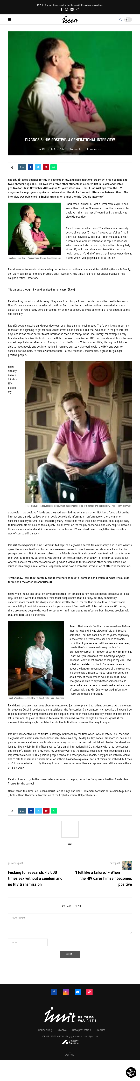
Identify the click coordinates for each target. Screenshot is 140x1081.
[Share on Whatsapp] (53, 167)
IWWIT (40, 4)
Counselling (45, 1030)
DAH (43, 148)
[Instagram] (66, 9)
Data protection (81, 1030)
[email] (72, 9)
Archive (62, 1030)
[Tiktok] (77, 9)
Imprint (101, 1030)
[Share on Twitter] (38, 167)
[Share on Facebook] (30, 167)
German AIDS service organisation (86, 4)
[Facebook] (61, 9)
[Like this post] (23, 167)
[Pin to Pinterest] (46, 167)
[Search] (120, 19)
